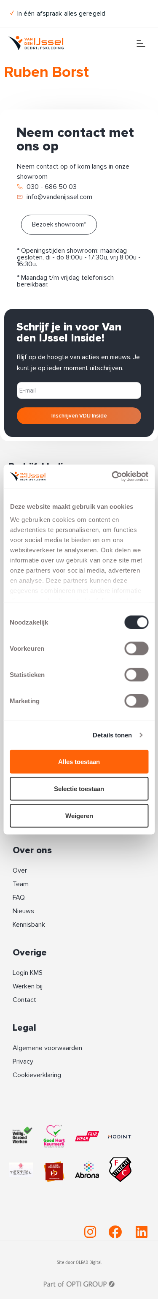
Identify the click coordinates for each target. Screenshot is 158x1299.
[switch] (136, 648)
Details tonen (112, 735)
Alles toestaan (79, 761)
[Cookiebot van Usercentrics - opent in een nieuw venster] (112, 476)
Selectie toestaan (79, 788)
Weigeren (79, 815)
